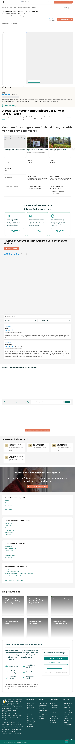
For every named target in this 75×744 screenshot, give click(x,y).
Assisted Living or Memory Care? (35, 622)
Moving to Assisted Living (11, 622)
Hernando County (9, 530)
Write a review (12, 248)
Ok (66, 742)
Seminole (7, 500)
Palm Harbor (8, 507)
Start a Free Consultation (63, 2)
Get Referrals (43, 714)
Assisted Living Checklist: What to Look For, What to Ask (37, 601)
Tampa (6, 512)
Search (67, 402)
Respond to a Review (55, 662)
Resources (30, 711)
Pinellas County (9, 523)
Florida (11, 7)
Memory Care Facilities (10, 548)
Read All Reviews (9, 105)
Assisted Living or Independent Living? (60, 622)
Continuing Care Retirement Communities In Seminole (19, 573)
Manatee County (9, 528)
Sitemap (29, 717)
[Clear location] (63, 402)
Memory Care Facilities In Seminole (14, 569)
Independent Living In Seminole (13, 575)
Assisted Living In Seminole (12, 578)
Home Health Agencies (11, 553)
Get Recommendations (37, 231)
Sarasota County (9, 532)
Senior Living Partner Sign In (43, 705)
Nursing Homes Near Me (67, 724)
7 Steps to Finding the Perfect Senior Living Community (12, 601)
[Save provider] (71, 7)
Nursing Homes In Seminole (12, 571)
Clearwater (7, 503)
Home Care (14, 23)
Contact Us (55, 722)
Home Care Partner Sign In (43, 710)
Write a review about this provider (38, 430)
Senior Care (5, 7)
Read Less (30, 439)
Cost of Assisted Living (61, 599)
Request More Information (38, 486)
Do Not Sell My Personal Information (31, 724)
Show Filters (43, 320)
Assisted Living (8, 546)
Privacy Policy (17, 733)
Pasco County (8, 525)
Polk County (8, 534)
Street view (35, 81)
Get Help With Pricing (65, 19)
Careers (54, 720)
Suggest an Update (56, 658)
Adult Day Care (8, 557)
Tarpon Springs (8, 509)
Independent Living (10, 555)
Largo (14, 7)
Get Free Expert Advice (15, 231)
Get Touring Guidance (60, 231)
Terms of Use (6, 733)
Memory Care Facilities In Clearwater (14, 580)
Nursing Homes (9, 550)
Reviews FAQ (55, 718)
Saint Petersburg (9, 505)
